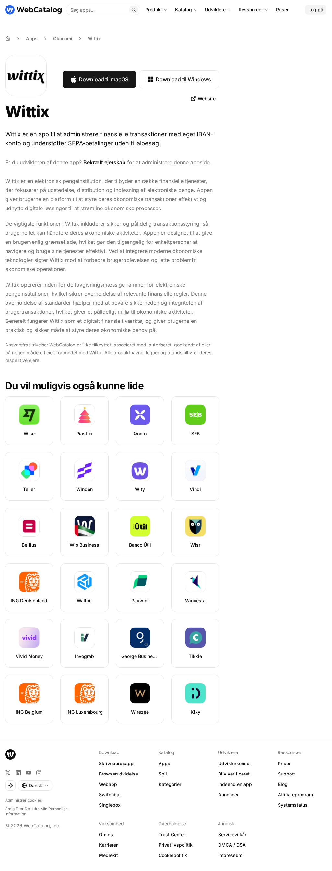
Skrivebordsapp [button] (116, 763)
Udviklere (215, 9)
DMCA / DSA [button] (232, 845)
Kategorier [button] (170, 784)
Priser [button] (284, 763)
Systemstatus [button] (293, 805)
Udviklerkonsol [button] (234, 763)
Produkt (153, 9)
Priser (282, 9)
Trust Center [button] (172, 834)
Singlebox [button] (110, 805)
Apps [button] (164, 763)
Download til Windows (183, 79)
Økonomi (62, 38)
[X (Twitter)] (7, 772)
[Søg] (133, 10)
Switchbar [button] (110, 794)
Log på (315, 9)
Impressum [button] (230, 855)
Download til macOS (103, 79)
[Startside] (33, 10)
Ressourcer (251, 9)
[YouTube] (28, 772)
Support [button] (286, 773)
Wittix (94, 38)
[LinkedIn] (18, 772)
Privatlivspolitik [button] (176, 845)
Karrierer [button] (108, 845)
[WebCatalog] (10, 754)
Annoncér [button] (228, 794)
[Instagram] (39, 772)
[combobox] (35, 785)
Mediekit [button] (108, 855)
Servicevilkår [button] (232, 834)
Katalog (183, 9)
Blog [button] (283, 784)
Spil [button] (163, 773)
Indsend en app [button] (235, 784)
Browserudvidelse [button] (118, 773)
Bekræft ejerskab (104, 162)
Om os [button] (106, 834)
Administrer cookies (23, 800)
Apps (32, 38)
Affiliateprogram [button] (295, 794)
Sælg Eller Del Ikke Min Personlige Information (36, 811)
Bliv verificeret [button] (234, 773)
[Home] (7, 38)
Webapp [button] (108, 784)
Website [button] (207, 98)
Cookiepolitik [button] (173, 855)
